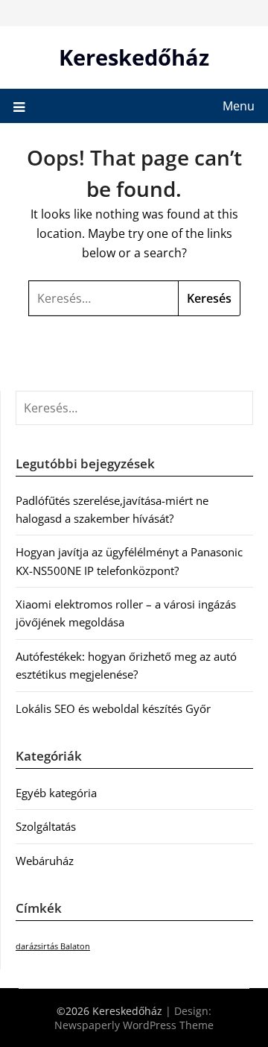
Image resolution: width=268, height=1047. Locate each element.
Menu (239, 106)
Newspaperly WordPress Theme (134, 1025)
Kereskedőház (134, 57)
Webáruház (45, 860)
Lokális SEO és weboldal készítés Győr (113, 708)
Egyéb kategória (56, 792)
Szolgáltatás (46, 826)
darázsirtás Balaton (53, 946)
